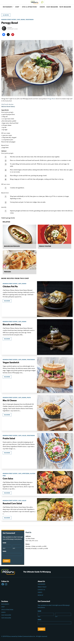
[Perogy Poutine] (54, 234)
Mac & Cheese (10, 400)
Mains (23, 19)
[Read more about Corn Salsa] (55, 483)
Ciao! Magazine (52, 7)
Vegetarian (29, 19)
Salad (24, 435)
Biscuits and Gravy (12, 324)
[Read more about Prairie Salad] (55, 451)
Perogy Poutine (45, 246)
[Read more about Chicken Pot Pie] (55, 299)
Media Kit (40, 595)
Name (4, 543)
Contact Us (41, 589)
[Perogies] (19, 259)
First (4, 548)
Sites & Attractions (29, 7)
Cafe (18, 19)
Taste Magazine (65, 7)
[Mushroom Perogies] (19, 234)
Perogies (7, 272)
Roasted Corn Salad (12, 503)
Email (4, 551)
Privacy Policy (42, 587)
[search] (42, 2)
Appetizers (25, 473)
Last (14, 548)
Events (42, 7)
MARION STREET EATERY (8, 19)
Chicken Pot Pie (10, 286)
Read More (7, 301)
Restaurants (7, 7)
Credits (40, 592)
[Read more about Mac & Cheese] (55, 413)
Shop (17, 7)
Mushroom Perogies (12, 246)
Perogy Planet (51, 99)
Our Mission (41, 584)
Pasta (29, 397)
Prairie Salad (9, 438)
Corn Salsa (8, 478)
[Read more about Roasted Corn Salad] (55, 509)
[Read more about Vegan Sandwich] (55, 375)
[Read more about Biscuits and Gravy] (55, 337)
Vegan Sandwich (11, 362)
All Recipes (6, 15)
